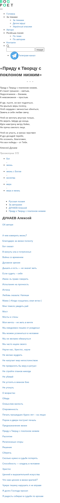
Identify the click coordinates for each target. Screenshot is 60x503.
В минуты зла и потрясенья (16, 251)
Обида (5, 398)
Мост (5, 311)
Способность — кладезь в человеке (21, 463)
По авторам (19, 39)
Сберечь (6, 452)
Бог (8, 158)
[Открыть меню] (1, 9)
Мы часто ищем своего (14, 344)
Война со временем (12, 257)
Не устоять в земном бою (15, 382)
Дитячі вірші (19, 23)
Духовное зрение (11, 262)
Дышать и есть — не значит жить (19, 267)
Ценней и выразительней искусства (21, 474)
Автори (10, 29)
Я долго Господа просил (15, 490)
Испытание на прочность (15, 284)
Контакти (11, 42)
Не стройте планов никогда (16, 371)
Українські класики (22, 26)
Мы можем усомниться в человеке (20, 333)
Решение (7, 447)
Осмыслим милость (12, 403)
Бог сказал (7, 246)
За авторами (15, 204)
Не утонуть (8, 387)
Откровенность (10, 409)
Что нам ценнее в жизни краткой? (20, 479)
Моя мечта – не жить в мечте (17, 322)
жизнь (9, 164)
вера (8, 184)
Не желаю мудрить (12, 354)
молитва (10, 177)
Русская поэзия (17, 201)
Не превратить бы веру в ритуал (19, 365)
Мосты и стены (10, 316)
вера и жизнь (13, 190)
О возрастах (8, 392)
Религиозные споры (12, 441)
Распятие (7, 436)
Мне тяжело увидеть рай (15, 305)
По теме (17, 36)
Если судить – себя (12, 273)
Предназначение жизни (14, 425)
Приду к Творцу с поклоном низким (27, 210)
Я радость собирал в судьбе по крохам (22, 496)
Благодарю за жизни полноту (17, 240)
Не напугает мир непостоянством (20, 360)
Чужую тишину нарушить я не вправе (21, 485)
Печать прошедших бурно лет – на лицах (24, 414)
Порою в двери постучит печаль (19, 420)
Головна (10, 13)
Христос (6, 468)
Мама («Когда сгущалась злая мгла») (22, 300)
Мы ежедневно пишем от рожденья (21, 327)
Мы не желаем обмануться (16, 338)
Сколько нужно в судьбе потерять (20, 458)
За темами (18, 20)
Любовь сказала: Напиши (15, 295)
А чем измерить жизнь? (14, 235)
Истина (6, 289)
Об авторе (7, 224)
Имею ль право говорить (15, 278)
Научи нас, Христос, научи (16, 349)
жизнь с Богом (13, 171)
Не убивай (7, 376)
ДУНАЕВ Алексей (18, 207)
